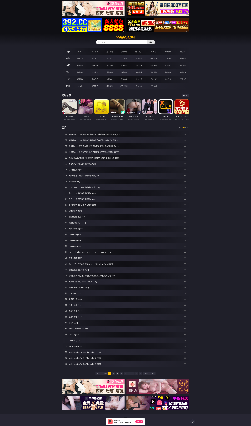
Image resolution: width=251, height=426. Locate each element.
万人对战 (109, 52)
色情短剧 (153, 86)
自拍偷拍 (95, 58)
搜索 (151, 42)
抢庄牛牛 (183, 52)
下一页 (146, 373)
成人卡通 (109, 65)
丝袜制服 (153, 58)
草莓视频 (109, 86)
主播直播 (168, 58)
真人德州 (95, 52)
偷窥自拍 (80, 72)
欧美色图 (109, 72)
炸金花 (153, 52)
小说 (68, 79)
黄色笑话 (168, 79)
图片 (68, 72)
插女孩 (80, 86)
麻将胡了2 (138, 52)
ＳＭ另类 (183, 58)
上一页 (105, 373)
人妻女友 (109, 79)
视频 (68, 58)
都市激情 (80, 79)
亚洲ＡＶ (80, 58)
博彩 (68, 51)
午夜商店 (95, 86)
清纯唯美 (153, 72)
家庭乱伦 (95, 79)
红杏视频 (139, 86)
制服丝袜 (139, 65)
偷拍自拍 (95, 65)
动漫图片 (124, 72)
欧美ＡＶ (109, 58)
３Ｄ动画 (124, 58)
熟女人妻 (139, 58)
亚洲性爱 (80, 65)
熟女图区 (168, 72)
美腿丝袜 (139, 72)
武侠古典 (124, 79)
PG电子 (80, 52)
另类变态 (183, 65)
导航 (68, 86)
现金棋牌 (168, 52)
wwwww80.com (125, 37)
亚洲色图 (95, 72)
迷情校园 (139, 79)
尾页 (153, 373)
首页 (98, 373)
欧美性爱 (124, 65)
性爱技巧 (183, 79)
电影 (68, 65)
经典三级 (153, 65)
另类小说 (153, 79)
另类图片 (183, 72)
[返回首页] (192, 421)
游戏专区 (124, 52)
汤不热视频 (124, 86)
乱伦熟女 (168, 65)
